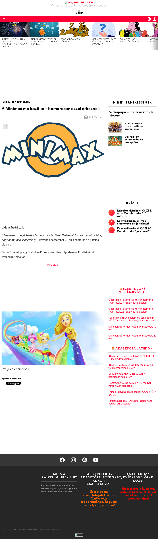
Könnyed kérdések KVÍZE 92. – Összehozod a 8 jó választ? (135, 230)
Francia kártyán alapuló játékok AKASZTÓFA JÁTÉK (132, 393)
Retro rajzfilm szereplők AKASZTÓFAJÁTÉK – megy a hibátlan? (44, 41)
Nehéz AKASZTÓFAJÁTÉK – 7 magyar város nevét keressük (129, 384)
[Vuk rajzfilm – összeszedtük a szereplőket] (115, 141)
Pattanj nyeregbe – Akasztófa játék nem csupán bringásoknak (130, 402)
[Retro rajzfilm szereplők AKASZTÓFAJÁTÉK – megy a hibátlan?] (44, 29)
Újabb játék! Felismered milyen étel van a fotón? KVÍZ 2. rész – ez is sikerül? (130, 310)
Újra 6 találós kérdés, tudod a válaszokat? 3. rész (132, 337)
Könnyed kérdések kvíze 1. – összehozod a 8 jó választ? (133, 222)
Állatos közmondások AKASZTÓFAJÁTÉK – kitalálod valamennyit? (131, 357)
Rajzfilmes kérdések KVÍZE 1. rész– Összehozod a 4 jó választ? (103, 41)
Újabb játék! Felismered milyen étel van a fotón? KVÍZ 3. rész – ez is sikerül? (130, 301)
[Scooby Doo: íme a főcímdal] (74, 29)
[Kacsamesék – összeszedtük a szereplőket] (115, 127)
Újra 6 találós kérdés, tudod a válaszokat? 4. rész (132, 328)
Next (156, 36)
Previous (1, 36)
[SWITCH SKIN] (149, 19)
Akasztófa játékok (134, 348)
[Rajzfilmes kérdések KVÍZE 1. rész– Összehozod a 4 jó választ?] (103, 29)
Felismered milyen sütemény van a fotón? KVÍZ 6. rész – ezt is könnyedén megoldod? (132, 319)
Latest (79, 14)
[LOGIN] (154, 19)
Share (5, 126)
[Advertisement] (79, 73)
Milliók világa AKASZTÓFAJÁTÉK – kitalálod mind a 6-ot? (128, 375)
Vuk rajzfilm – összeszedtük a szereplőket (134, 140)
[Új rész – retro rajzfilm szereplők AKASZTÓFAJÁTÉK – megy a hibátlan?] (15, 29)
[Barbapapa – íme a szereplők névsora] (133, 29)
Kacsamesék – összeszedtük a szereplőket (134, 126)
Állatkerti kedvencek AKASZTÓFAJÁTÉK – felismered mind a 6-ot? (131, 366)
